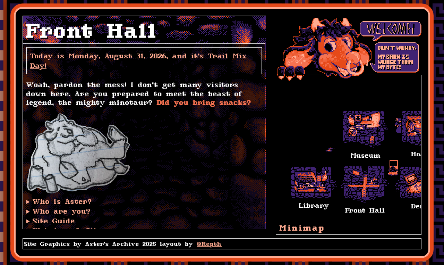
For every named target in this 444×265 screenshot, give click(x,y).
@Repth (209, 243)
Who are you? (62, 211)
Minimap (302, 228)
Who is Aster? (62, 201)
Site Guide (54, 220)
